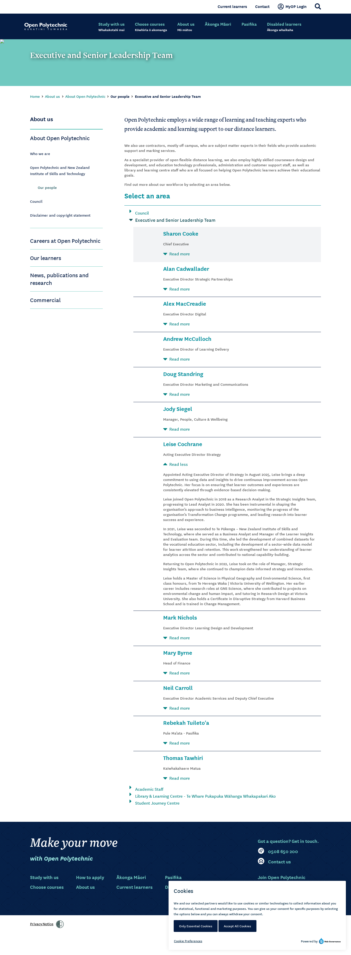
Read (179, 253)
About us (52, 96)
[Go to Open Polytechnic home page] (45, 26)
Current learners (232, 6)
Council (36, 201)
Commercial (45, 300)
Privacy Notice (41, 923)
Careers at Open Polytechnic (65, 240)
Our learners (45, 258)
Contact (262, 6)
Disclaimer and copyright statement (60, 215)
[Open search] (318, 6)
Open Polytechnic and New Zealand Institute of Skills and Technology (60, 170)
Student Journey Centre (157, 803)
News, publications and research (59, 278)
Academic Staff (149, 789)
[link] (60, 924)
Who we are (40, 153)
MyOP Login (296, 6)
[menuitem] (111, 27)
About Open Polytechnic (85, 96)
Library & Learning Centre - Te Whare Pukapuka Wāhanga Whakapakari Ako (205, 796)
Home (35, 96)
